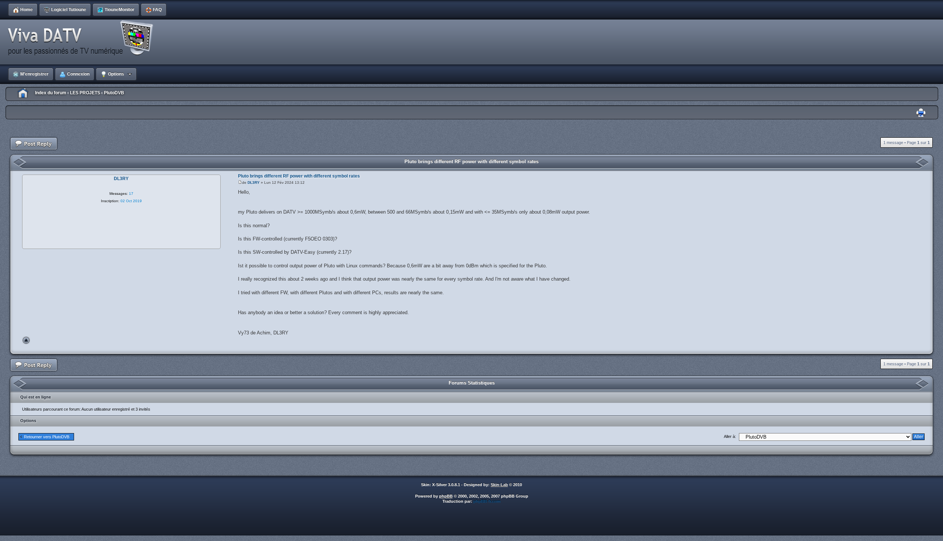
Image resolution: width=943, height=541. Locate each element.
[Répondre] (34, 144)
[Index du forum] (82, 38)
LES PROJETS (85, 92)
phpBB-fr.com (487, 501)
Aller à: (730, 436)
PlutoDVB (114, 92)
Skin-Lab (499, 484)
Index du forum (50, 92)
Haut (26, 340)
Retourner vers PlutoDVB (46, 437)
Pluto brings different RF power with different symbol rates (471, 161)
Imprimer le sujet (920, 112)
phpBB (446, 496)
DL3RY (254, 182)
